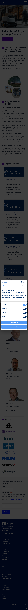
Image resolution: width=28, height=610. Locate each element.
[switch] (25, 309)
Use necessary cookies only (14, 326)
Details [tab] (14, 285)
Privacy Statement (10, 298)
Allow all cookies (14, 322)
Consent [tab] (5, 285)
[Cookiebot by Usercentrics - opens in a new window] (21, 282)
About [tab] (23, 285)
